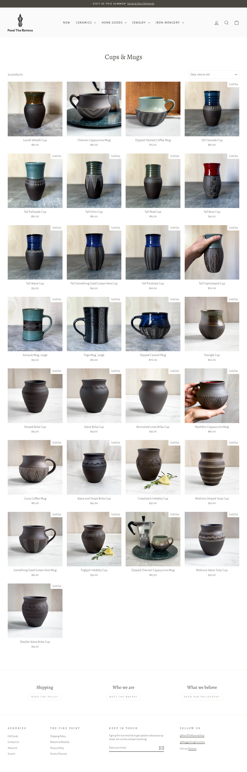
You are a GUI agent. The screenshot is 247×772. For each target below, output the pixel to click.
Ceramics (84, 22)
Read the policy (44, 697)
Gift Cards (13, 736)
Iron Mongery (168, 22)
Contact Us (13, 742)
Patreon (192, 748)
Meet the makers (123, 697)
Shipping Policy (58, 736)
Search (11, 753)
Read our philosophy (202, 697)
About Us (12, 748)
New (66, 22)
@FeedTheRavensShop (192, 735)
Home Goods (113, 22)
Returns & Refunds (59, 742)
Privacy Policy (57, 748)
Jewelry (139, 22)
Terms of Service (58, 753)
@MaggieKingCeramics (192, 742)
